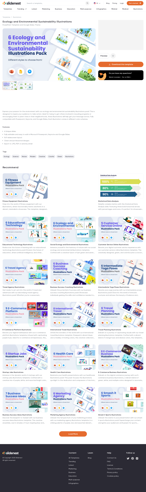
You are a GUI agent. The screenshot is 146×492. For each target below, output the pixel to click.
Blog (107, 3)
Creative (42, 156)
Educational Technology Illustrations (18, 245)
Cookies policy (113, 476)
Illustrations (138, 9)
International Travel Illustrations (63, 330)
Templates (7, 9)
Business (58, 9)
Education (71, 9)
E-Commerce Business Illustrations (112, 372)
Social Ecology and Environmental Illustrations (69, 245)
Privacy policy (112, 472)
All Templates (74, 458)
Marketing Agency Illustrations (62, 415)
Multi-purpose (85, 9)
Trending (20, 9)
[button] (5, 54)
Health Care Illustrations (60, 372)
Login (122, 3)
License (110, 465)
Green (60, 156)
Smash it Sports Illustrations (109, 415)
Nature (24, 156)
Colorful (51, 156)
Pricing (114, 3)
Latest (34, 9)
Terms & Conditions (114, 469)
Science (15, 156)
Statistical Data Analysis (108, 201)
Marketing (46, 9)
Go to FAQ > (126, 77)
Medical (125, 9)
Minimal (114, 9)
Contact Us (111, 458)
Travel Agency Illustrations (13, 287)
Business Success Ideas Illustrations (17, 415)
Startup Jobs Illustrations (13, 372)
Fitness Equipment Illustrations (15, 201)
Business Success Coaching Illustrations (66, 287)
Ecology (6, 156)
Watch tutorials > (115, 77)
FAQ (108, 461)
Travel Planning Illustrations (109, 330)
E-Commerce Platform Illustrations (17, 330)
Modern (32, 156)
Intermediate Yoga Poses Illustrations (113, 287)
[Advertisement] (49, 110)
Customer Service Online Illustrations (113, 245)
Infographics (101, 9)
